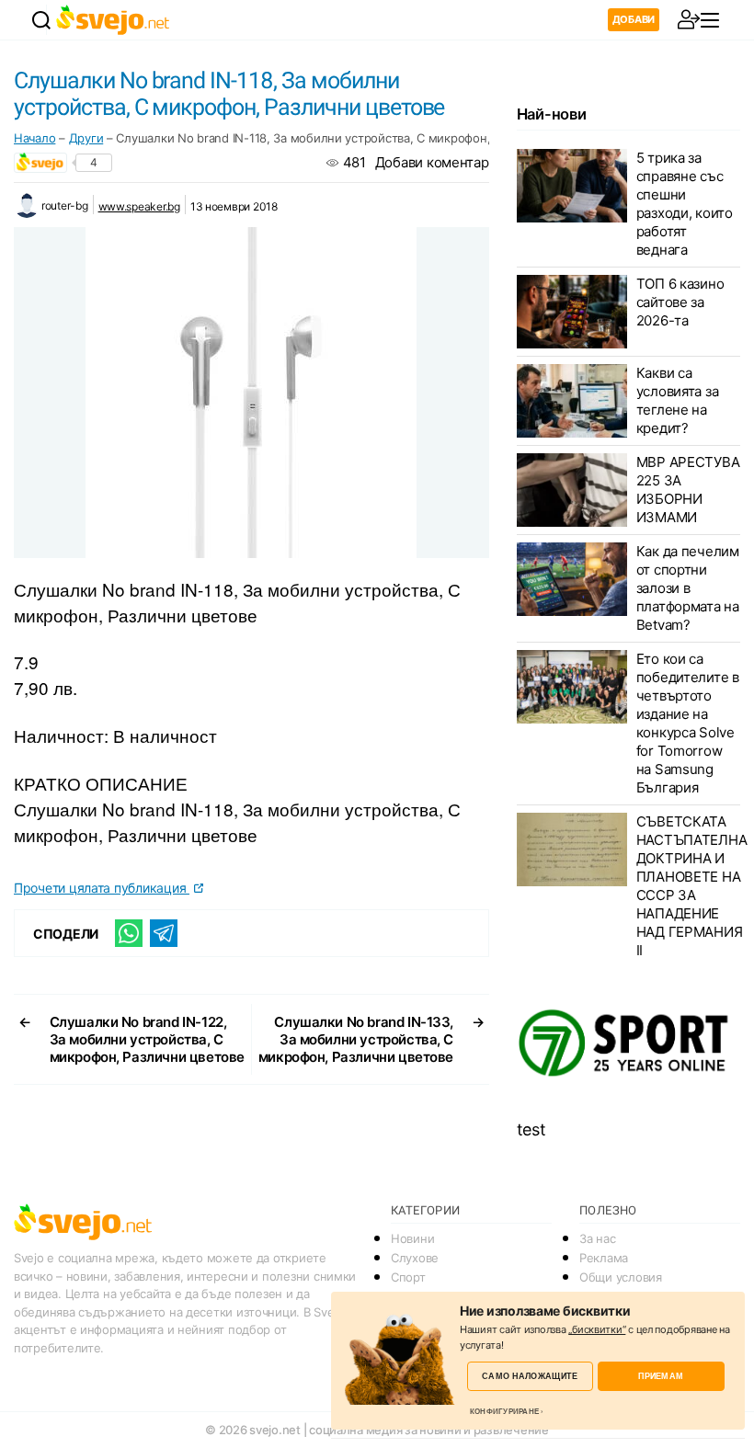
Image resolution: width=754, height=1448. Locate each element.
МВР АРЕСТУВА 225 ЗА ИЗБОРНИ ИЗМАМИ (688, 489)
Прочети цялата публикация (101, 887)
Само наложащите (529, 1376)
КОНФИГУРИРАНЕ (504, 1411)
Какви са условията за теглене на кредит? (677, 400)
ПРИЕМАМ (660, 1376)
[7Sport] (628, 1043)
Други (86, 138)
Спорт (408, 1277)
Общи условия (620, 1277)
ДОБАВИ (633, 19)
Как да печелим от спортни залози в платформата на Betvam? (687, 587)
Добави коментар (432, 162)
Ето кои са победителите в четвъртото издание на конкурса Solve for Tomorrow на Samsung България (687, 723)
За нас (597, 1238)
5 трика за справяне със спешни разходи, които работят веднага (684, 203)
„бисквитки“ (596, 1329)
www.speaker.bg (139, 206)
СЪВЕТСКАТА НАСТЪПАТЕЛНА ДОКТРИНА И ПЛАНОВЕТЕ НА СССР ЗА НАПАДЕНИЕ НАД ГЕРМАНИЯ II (692, 886)
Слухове (415, 1257)
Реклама (603, 1257)
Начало (34, 138)
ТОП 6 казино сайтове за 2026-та (680, 302)
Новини (412, 1238)
